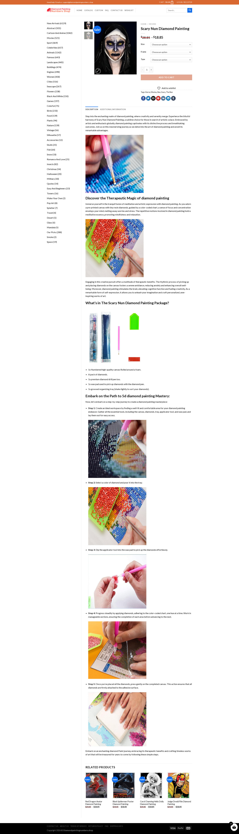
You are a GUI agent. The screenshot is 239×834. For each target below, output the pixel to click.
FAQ (107, 10)
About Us (64, 826)
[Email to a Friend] (153, 98)
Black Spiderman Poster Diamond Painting (123, 802)
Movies (152, 24)
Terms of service (78, 826)
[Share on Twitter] (148, 98)
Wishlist (128, 10)
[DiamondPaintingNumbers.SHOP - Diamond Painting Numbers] (58, 10)
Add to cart (166, 77)
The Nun (169, 92)
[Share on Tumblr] (173, 98)
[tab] (91, 109)
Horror (147, 92)
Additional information (113, 109)
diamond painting (123, 123)
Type (143, 59)
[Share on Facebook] (143, 98)
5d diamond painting (138, 396)
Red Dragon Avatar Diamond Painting (93, 802)
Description (91, 109)
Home (79, 10)
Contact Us (117, 10)
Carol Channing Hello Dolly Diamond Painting (152, 802)
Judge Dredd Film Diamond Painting (179, 802)
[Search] (189, 10)
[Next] (132, 48)
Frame (143, 52)
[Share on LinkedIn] (168, 98)
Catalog (88, 10)
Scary (163, 92)
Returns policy (95, 826)
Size (143, 44)
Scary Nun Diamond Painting (110, 119)
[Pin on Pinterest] (158, 98)
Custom (99, 10)
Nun (159, 92)
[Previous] (98, 48)
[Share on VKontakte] (163, 98)
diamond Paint (116, 751)
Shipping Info (116, 826)
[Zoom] (98, 71)
